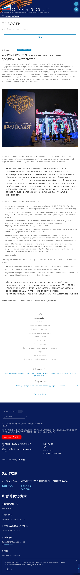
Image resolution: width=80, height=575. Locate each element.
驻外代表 (25, 489)
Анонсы (40, 322)
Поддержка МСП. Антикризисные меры (40, 359)
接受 (8, 569)
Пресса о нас (40, 340)
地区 (44, 447)
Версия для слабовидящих (12, 16)
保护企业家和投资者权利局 (52, 453)
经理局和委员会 (48, 444)
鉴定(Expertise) (48, 450)
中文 (20, 411)
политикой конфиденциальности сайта (29, 565)
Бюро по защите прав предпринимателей (40, 348)
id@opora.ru (7, 486)
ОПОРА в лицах (40, 337)
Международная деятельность (40, 333)
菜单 (40, 37)
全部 (40, 314)
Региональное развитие (40, 325)
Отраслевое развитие (40, 329)
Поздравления (40, 355)
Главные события (22, 29)
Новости (9, 29)
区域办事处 (26, 486)
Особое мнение (40, 344)
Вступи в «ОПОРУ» (11, 437)
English (13, 411)
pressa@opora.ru (7, 544)
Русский (5, 411)
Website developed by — (12, 460)
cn (76, 9)
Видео (40, 352)
